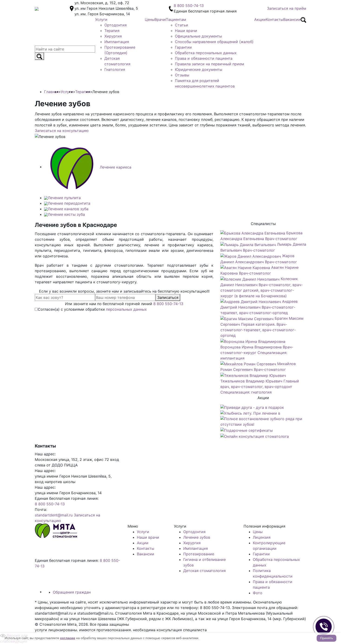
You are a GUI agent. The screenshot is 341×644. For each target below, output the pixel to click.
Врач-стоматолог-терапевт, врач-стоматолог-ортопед (259, 307)
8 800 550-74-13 (189, 5)
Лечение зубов (196, 537)
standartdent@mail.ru (54, 515)
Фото (257, 593)
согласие (67, 638)
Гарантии (261, 554)
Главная (51, 91)
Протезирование (198, 554)
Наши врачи (148, 537)
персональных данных (126, 309)
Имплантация (195, 548)
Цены (258, 531)
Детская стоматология (204, 570)
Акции (142, 543)
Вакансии (145, 554)
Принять (326, 638)
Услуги (143, 531)
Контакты (145, 548)
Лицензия (261, 537)
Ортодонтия (194, 531)
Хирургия (192, 543)
